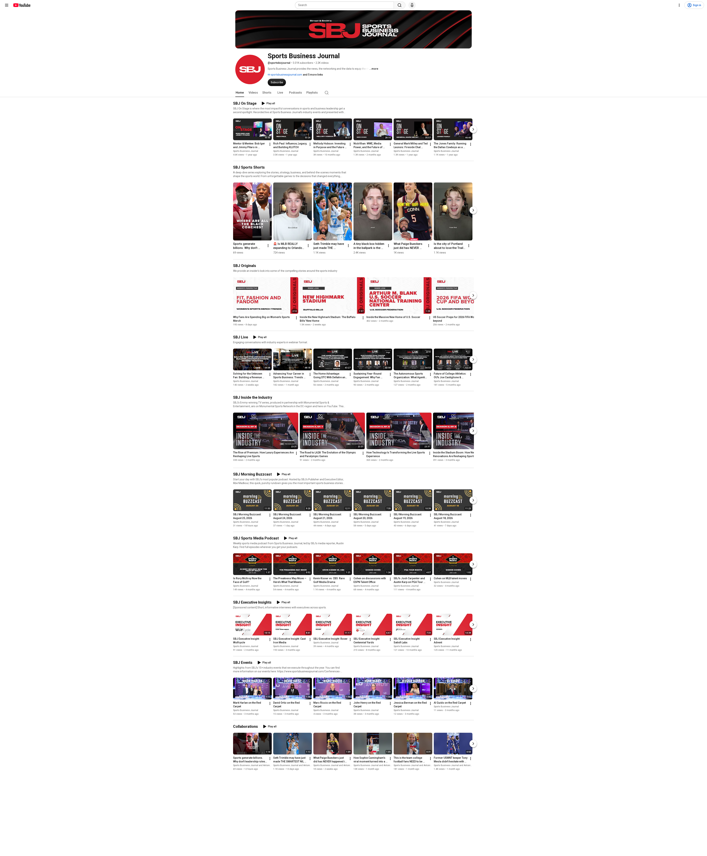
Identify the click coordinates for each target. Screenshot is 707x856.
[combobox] (345, 5)
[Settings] (679, 5)
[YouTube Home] (21, 5)
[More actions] (270, 144)
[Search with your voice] (412, 5)
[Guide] (6, 5)
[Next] (473, 129)
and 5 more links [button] (313, 74)
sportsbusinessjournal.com (286, 74)
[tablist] (353, 92)
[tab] (239, 92)
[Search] (399, 5)
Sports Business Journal (245, 151)
